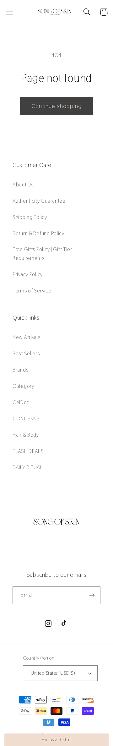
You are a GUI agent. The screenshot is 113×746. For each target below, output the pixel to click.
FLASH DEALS (28, 451)
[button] (9, 12)
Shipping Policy (30, 217)
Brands (20, 369)
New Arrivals (26, 337)
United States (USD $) (53, 673)
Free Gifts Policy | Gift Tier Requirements (42, 253)
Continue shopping (56, 105)
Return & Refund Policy (38, 233)
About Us (23, 184)
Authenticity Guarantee (39, 200)
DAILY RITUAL (28, 467)
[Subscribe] (91, 595)
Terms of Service (32, 290)
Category (23, 386)
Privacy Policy (28, 274)
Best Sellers (26, 353)
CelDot (21, 402)
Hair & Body (26, 434)
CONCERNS (26, 418)
